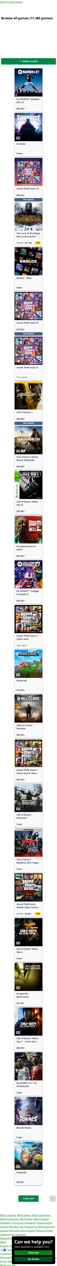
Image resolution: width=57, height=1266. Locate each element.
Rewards (5, 1238)
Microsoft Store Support (22, 1230)
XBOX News (26, 1219)
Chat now (33, 1252)
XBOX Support (41, 1219)
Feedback (5, 1222)
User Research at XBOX (32, 1226)
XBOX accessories (9, 1219)
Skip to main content (11, 2)
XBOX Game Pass (41, 1215)
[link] (28, 90)
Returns (40, 1230)
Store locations (18, 1234)
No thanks (33, 1259)
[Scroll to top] (53, 1198)
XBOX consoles (8, 1215)
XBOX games (24, 1215)
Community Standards (23, 1222)
